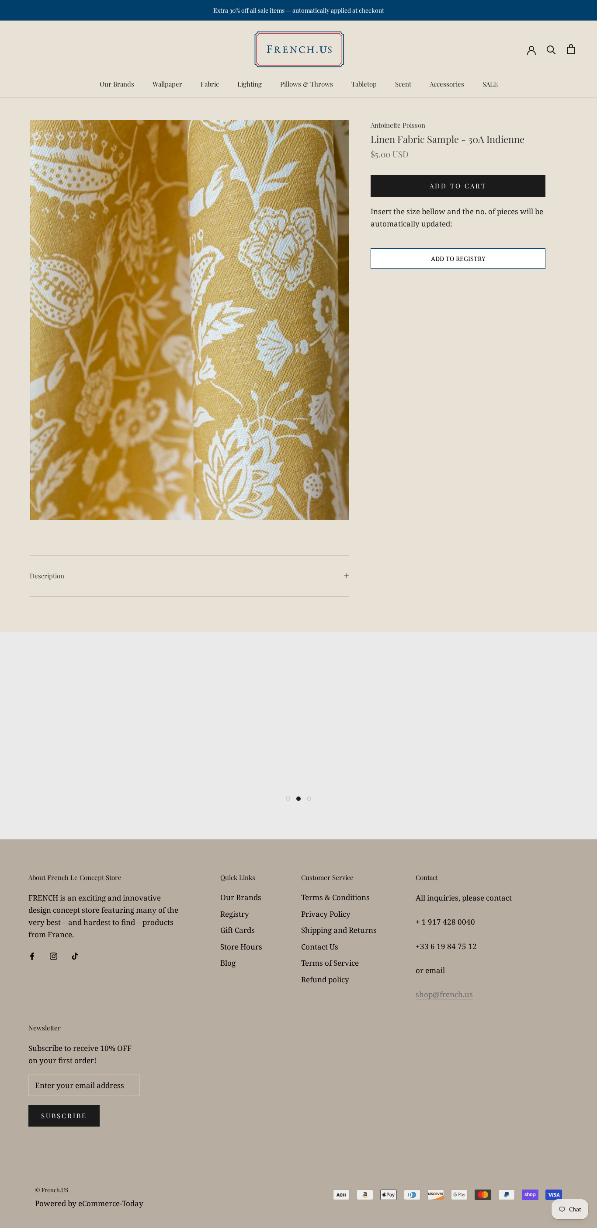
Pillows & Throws (306, 84)
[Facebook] (32, 956)
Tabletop (364, 84)
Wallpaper (167, 84)
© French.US (51, 1189)
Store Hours (241, 947)
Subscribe (64, 1115)
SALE (490, 84)
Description (47, 575)
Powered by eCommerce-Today (89, 1203)
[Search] (551, 49)
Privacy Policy (326, 914)
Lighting (249, 84)
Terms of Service (330, 963)
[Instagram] (53, 956)
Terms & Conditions (335, 897)
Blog (228, 963)
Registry (234, 914)
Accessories (447, 84)
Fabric (210, 84)
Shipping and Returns (339, 930)
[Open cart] (571, 49)
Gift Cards (237, 930)
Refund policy (325, 979)
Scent (403, 84)
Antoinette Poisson (398, 125)
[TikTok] (75, 956)
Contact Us (319, 947)
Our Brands (117, 84)
